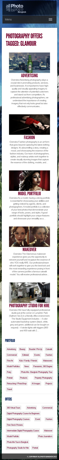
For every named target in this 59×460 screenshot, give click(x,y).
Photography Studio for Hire (18, 448)
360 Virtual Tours (13, 408)
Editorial (25, 355)
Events (37, 355)
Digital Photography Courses (18, 419)
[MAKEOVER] (29, 249)
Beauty (22, 349)
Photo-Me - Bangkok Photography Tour (36, 372)
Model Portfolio (13, 436)
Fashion (49, 355)
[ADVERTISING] (29, 75)
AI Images (36, 383)
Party (9, 372)
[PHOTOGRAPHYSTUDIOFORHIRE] (29, 305)
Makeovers (47, 360)
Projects (49, 383)
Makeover (48, 430)
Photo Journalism (45, 436)
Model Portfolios (13, 366)
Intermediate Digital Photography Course (23, 430)
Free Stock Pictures (15, 425)
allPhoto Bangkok (45, 457)
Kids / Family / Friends (28, 360)
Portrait (9, 378)
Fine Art (10, 360)
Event (37, 419)
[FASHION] (29, 137)
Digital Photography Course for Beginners (23, 413)
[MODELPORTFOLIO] (29, 193)
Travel (9, 389)
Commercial (12, 355)
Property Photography (43, 378)
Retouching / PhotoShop (16, 383)
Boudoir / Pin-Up (35, 349)
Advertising (11, 349)
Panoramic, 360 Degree (42, 366)
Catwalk (49, 349)
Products (23, 378)
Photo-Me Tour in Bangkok (17, 442)
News (26, 366)
